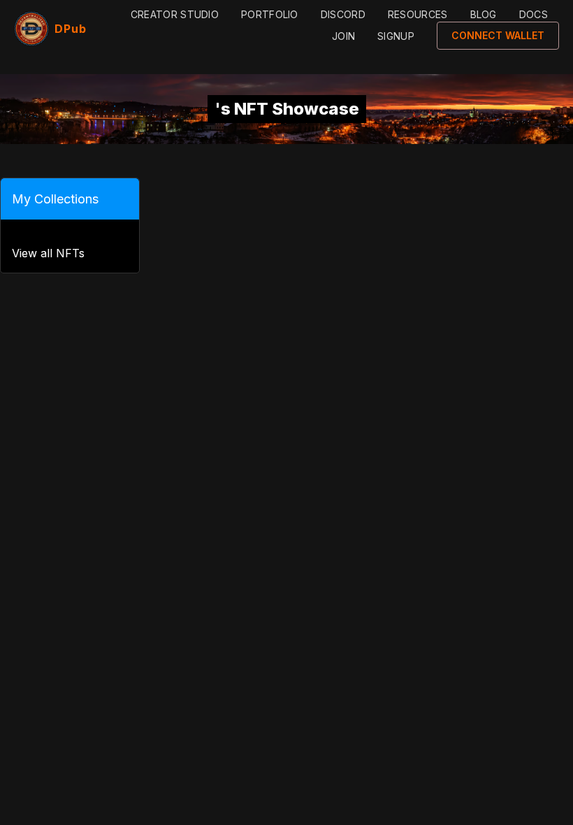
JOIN (343, 36)
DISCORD (343, 14)
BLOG (483, 14)
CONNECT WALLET (497, 35)
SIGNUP (395, 36)
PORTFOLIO (269, 14)
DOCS (533, 14)
